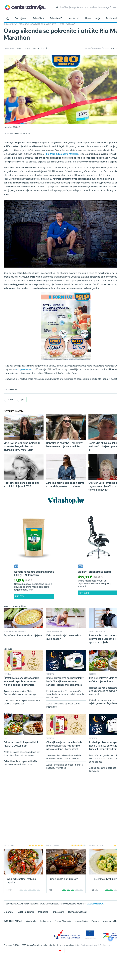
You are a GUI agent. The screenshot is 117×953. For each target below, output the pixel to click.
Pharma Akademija (63, 921)
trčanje (10, 399)
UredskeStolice (81, 921)
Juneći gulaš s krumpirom (63, 879)
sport (23, 399)
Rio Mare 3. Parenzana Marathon (62, 153)
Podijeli (36, 48)
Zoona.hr (95, 921)
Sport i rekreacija (67, 24)
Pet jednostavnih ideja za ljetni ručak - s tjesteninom (21, 744)
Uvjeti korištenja (26, 911)
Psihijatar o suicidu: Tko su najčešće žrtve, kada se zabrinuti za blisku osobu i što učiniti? (65, 694)
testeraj (7, 674)
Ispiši (45, 48)
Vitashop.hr (31, 921)
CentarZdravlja (25, 7)
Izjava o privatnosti (77, 911)
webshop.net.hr (110, 921)
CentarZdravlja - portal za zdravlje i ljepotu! (23, 24)
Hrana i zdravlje (92, 18)
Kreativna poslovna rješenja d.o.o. (95, 945)
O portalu (8, 911)
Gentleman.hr (45, 921)
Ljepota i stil (73, 18)
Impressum (58, 911)
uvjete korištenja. (95, 904)
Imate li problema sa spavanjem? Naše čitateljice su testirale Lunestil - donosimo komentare (65, 681)
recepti (92, 674)
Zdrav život (38, 18)
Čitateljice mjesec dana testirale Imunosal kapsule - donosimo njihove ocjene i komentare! (21, 681)
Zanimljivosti (21, 18)
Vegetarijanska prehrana (15, 631)
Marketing (43, 911)
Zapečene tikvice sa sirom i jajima (23, 635)
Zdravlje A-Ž (56, 18)
